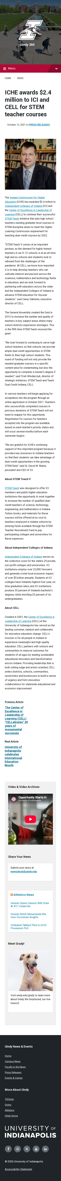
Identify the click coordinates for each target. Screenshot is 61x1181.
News (20, 78)
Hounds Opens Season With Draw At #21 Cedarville (30, 905)
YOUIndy (9, 1099)
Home (8, 78)
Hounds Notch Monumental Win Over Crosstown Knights (28, 916)
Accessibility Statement (18, 1169)
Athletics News (24, 894)
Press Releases (39, 124)
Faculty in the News (15, 1066)
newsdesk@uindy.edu (24, 871)
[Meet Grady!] (30, 970)
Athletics (9, 1110)
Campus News (12, 1061)
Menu (11, 68)
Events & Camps (14, 1077)
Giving (8, 1104)
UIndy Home (11, 1115)
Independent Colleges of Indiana (23, 206)
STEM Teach (12, 218)
